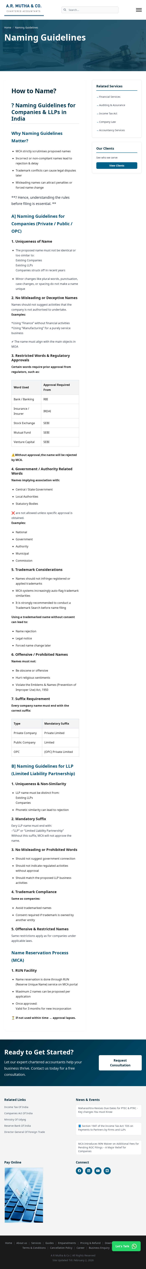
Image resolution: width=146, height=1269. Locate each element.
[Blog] (107, 1170)
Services (36, 1243)
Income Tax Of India (16, 1107)
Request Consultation (120, 1062)
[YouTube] (97, 1170)
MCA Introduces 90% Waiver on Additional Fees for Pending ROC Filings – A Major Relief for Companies (108, 1147)
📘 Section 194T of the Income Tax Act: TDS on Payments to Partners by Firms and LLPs (105, 1127)
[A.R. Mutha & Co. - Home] (24, 10)
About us (21, 1243)
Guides (49, 1243)
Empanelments (67, 1243)
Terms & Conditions (34, 1247)
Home (7, 27)
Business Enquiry (99, 1247)
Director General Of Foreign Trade (24, 1132)
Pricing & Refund (90, 1243)
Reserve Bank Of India (17, 1125)
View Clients (116, 165)
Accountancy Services (112, 130)
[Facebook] (79, 1170)
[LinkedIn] (88, 1170)
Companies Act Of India (18, 1113)
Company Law (107, 121)
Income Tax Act (108, 113)
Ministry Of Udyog (15, 1119)
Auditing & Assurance (112, 105)
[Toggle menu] (139, 10)
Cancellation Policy (61, 1247)
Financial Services (109, 96)
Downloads (111, 1243)
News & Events (88, 1099)
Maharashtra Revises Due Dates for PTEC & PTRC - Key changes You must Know (108, 1110)
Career (81, 1247)
